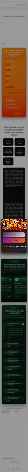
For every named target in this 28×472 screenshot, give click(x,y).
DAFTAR (13, 240)
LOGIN (13, 234)
